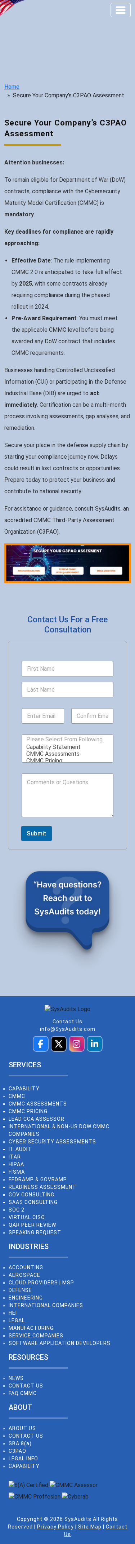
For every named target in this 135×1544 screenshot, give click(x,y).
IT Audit (20, 1149)
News (16, 1378)
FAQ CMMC (23, 1393)
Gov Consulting (31, 1194)
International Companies (46, 1305)
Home (11, 86)
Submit (36, 833)
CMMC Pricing (28, 1111)
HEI (13, 1313)
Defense (20, 1290)
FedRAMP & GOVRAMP (38, 1179)
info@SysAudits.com (67, 1029)
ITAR (15, 1157)
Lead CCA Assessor (36, 1119)
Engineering (26, 1298)
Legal (17, 1320)
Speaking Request (35, 1232)
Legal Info (23, 1458)
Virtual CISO (27, 1217)
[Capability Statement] (65, 747)
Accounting (26, 1267)
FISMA (17, 1172)
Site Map (90, 1527)
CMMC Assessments (38, 1104)
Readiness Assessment (42, 1187)
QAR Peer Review (32, 1225)
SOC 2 (16, 1210)
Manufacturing (31, 1328)
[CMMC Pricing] (65, 760)
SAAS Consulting (33, 1202)
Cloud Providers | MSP (41, 1282)
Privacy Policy (55, 1527)
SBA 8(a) (20, 1443)
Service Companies (36, 1335)
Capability (24, 1088)
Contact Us (67, 1021)
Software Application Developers (60, 1343)
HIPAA (16, 1164)
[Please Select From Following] (64, 739)
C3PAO (17, 1451)
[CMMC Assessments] (65, 753)
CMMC (17, 1096)
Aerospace (24, 1275)
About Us (22, 1428)
